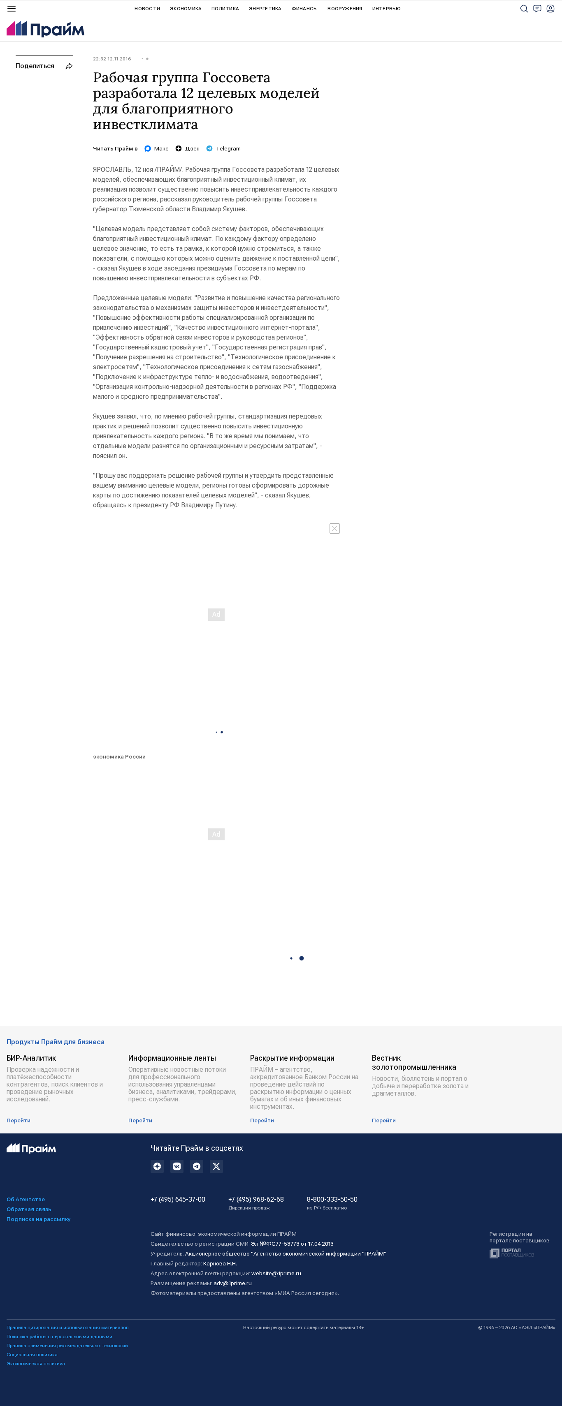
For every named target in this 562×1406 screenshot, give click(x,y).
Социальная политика (32, 1354)
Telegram (228, 148)
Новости (147, 9)
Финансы (305, 9)
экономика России (119, 756)
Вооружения (344, 9)
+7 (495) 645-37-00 (178, 1199)
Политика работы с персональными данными (59, 1336)
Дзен (192, 148)
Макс (161, 148)
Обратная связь (29, 1209)
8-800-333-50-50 (332, 1203)
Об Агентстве (26, 1199)
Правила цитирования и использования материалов (68, 1327)
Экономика (186, 9)
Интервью (386, 9)
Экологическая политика (36, 1364)
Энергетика (265, 9)
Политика (225, 9)
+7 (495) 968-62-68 (256, 1203)
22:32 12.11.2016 (112, 59)
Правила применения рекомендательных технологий (67, 1345)
